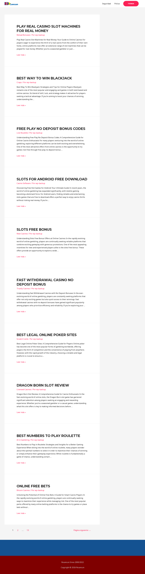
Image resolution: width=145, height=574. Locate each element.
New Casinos (22, 233)
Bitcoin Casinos (23, 490)
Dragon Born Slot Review (43, 385)
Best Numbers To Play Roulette (48, 436)
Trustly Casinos (23, 288)
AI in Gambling (23, 440)
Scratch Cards (22, 339)
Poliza (117, 3)
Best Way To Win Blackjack (44, 78)
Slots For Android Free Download (52, 179)
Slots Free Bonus (34, 229)
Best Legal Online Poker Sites (47, 335)
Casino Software (24, 183)
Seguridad (106, 3)
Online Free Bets (33, 486)
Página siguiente (82, 530)
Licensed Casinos (24, 389)
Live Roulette (22, 133)
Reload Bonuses (23, 35)
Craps (19, 82)
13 (28, 530)
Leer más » (21, 55)
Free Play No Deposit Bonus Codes (51, 129)
